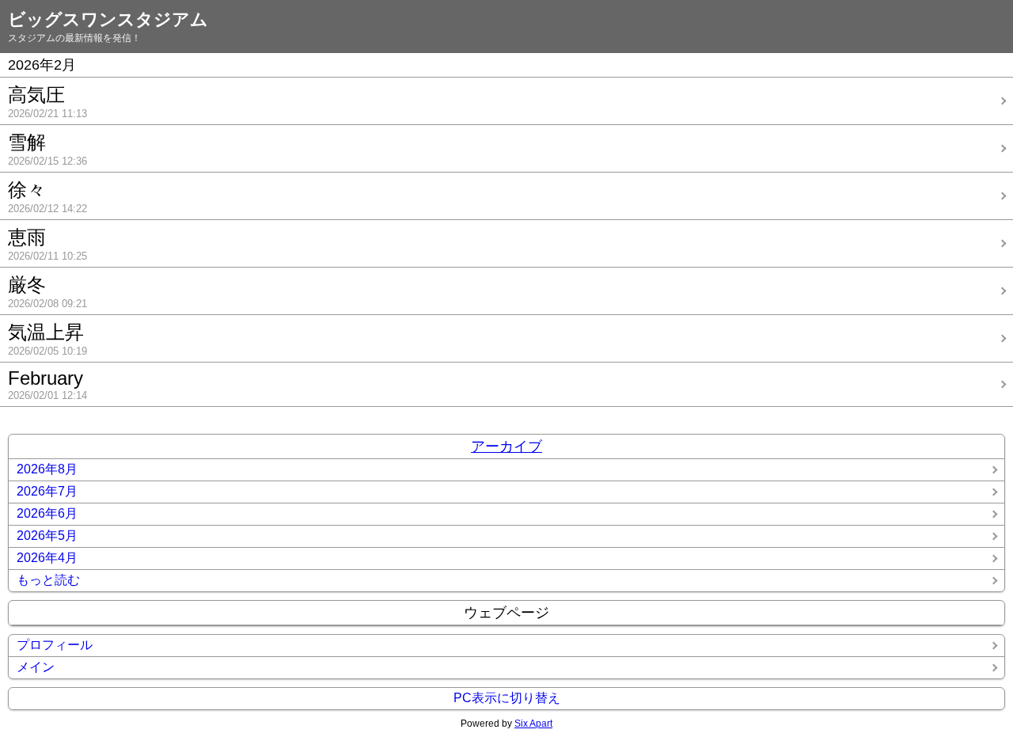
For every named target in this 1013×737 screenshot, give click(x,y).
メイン (36, 667)
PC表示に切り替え (506, 698)
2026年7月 (47, 491)
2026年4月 (47, 557)
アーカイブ (506, 446)
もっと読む (48, 580)
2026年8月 (47, 469)
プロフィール (55, 645)
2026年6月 (47, 513)
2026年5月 (47, 535)
